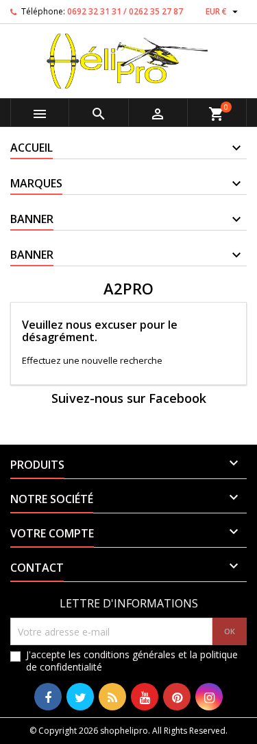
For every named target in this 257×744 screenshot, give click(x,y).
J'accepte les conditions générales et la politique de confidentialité (132, 661)
